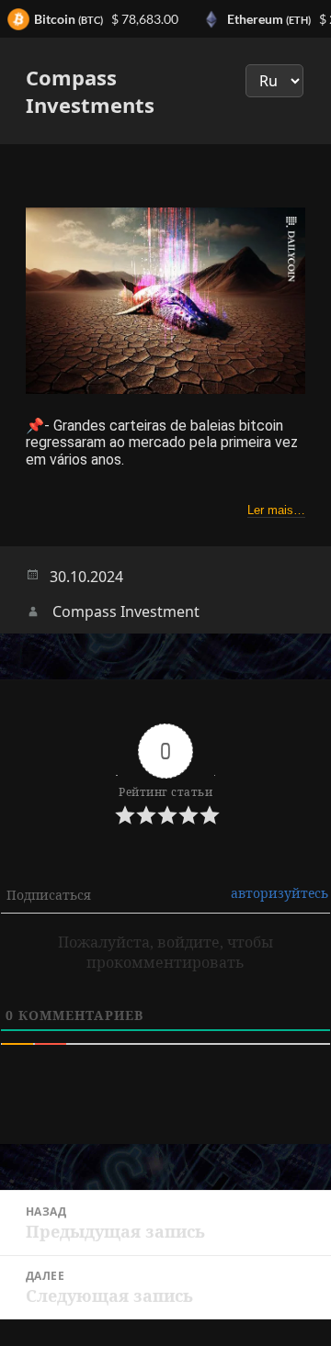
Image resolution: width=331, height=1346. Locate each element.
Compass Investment (126, 611)
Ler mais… (276, 510)
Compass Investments (90, 90)
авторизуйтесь (279, 893)
